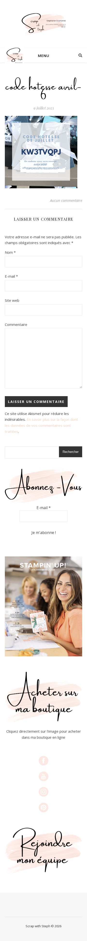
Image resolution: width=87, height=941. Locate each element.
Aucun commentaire (66, 200)
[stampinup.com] (43, 606)
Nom (10, 252)
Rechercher (71, 452)
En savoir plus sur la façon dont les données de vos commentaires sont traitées (41, 425)
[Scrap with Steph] (43, 24)
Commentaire (16, 324)
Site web (12, 300)
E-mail (11, 276)
